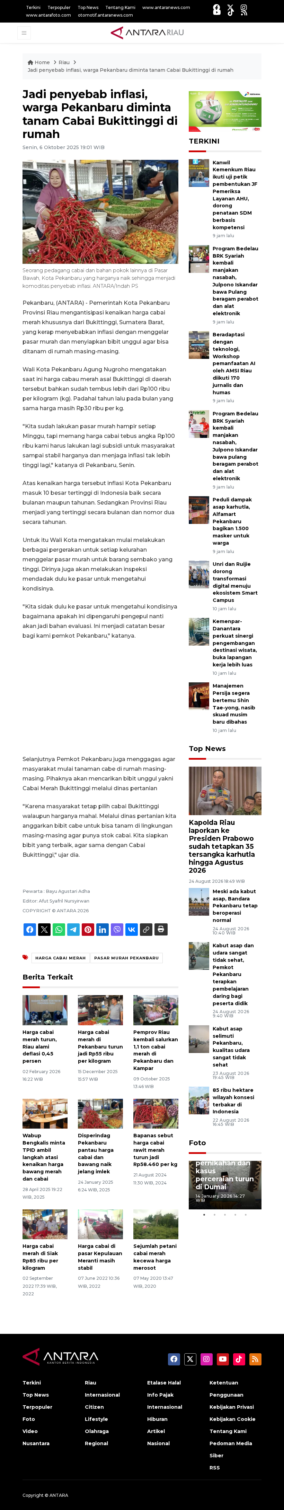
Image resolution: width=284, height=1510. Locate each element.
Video (30, 1431)
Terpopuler (59, 7)
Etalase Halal (164, 1383)
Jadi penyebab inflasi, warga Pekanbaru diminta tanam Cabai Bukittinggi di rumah (130, 70)
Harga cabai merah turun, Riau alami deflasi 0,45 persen (40, 1046)
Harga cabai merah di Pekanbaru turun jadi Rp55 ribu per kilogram (100, 1046)
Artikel (156, 1431)
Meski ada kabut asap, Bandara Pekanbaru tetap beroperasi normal (235, 905)
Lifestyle (96, 1419)
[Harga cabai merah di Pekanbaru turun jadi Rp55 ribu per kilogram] (100, 1010)
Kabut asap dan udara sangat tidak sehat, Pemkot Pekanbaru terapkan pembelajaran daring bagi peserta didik (233, 974)
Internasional (102, 1395)
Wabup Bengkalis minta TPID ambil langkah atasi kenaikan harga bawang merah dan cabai (44, 1157)
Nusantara (36, 1443)
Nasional (158, 1443)
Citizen (94, 1407)
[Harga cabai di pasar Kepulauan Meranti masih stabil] (100, 1223)
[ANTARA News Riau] (149, 32)
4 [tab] (235, 1214)
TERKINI (204, 141)
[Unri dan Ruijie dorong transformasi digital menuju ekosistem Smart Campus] (199, 574)
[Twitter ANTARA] (230, 7)
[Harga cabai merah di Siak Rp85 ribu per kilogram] (45, 1223)
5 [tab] (245, 1214)
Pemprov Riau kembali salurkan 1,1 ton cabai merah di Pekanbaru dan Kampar (155, 1050)
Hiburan (157, 1419)
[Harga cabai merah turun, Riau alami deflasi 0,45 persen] (45, 1010)
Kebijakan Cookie (233, 1419)
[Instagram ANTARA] (244, 7)
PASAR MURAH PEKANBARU (126, 958)
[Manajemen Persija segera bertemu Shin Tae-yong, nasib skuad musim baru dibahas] (199, 696)
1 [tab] (204, 1214)
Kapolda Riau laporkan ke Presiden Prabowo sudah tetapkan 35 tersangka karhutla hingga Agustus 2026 (222, 846)
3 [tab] (225, 1214)
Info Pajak (160, 1395)
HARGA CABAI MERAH (60, 958)
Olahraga (97, 1431)
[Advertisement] (100, 697)
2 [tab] (214, 1214)
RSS (215, 1468)
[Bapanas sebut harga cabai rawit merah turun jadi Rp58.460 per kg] (155, 1113)
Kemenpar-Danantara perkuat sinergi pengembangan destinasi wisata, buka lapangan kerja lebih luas (235, 643)
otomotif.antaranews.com (105, 15)
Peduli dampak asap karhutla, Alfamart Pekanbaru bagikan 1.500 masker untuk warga (232, 521)
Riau (65, 62)
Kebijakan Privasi (232, 1407)
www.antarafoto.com (48, 15)
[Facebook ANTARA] (216, 7)
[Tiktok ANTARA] (231, 12)
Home (42, 62)
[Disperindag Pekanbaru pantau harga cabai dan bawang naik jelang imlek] (100, 1113)
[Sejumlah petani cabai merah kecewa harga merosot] (155, 1223)
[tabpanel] (225, 1185)
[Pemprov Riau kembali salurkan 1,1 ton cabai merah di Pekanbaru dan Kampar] (155, 1010)
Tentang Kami (120, 7)
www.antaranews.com (166, 7)
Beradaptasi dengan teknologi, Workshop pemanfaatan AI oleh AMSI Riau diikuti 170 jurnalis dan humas (234, 363)
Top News (88, 7)
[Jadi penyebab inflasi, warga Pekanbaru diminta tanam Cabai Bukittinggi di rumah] (225, 790)
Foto (197, 1143)
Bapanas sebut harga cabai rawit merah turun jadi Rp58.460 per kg (155, 1149)
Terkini (33, 7)
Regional (96, 1443)
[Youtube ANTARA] (217, 12)
